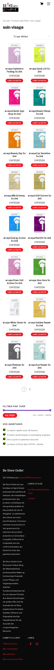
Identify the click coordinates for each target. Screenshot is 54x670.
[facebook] (30, 644)
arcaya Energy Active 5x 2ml (14, 239)
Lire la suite (14, 81)
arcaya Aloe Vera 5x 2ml (39, 282)
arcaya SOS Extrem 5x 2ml (39, 197)
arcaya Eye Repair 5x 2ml (40, 366)
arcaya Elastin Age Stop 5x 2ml (14, 112)
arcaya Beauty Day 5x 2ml (14, 155)
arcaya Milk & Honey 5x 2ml (14, 197)
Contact (31, 498)
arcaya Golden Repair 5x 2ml (39, 324)
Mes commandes (10, 649)
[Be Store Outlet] (11, 10)
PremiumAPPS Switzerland (30, 478)
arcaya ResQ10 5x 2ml (39, 238)
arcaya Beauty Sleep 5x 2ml (39, 112)
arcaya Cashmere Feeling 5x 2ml (14, 70)
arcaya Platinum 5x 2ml (14, 366)
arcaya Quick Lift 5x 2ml (39, 70)
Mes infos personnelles (13, 659)
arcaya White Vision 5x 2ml (14, 324)
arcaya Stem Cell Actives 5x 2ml (14, 282)
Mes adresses (9, 654)
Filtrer (10, 415)
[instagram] (37, 644)
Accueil (6, 21)
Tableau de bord (10, 644)
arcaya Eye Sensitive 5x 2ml (39, 155)
